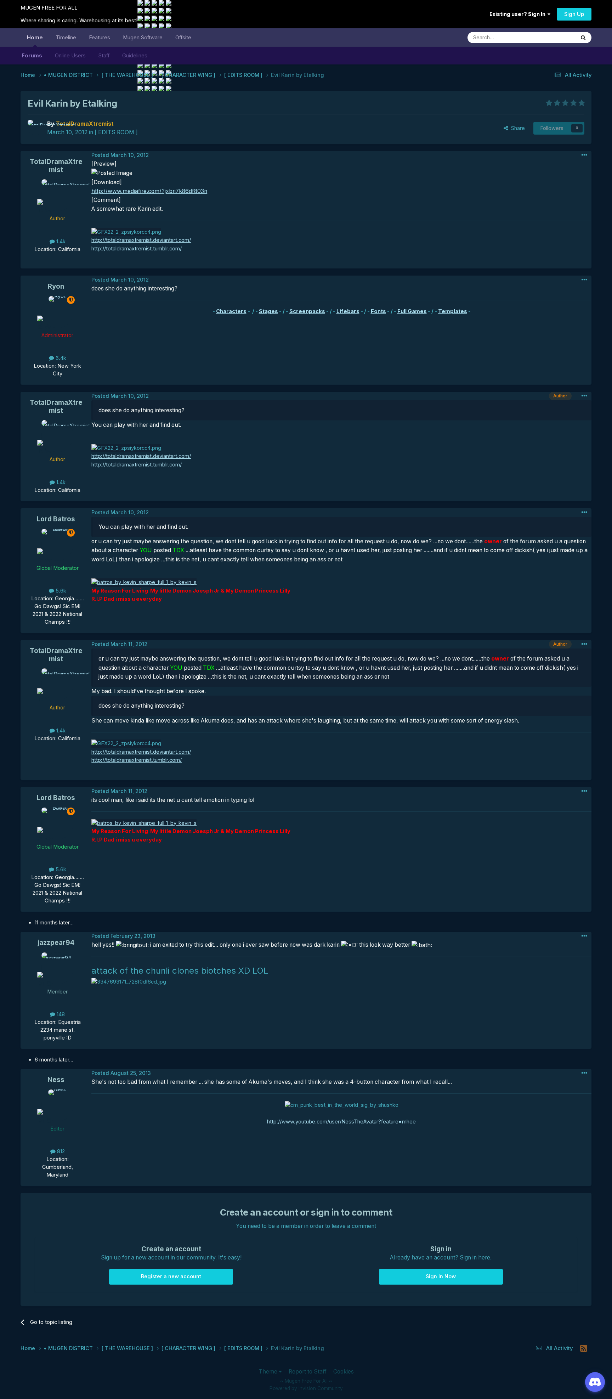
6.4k (60, 358)
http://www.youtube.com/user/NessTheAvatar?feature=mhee (341, 1121)
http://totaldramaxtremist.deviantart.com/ (141, 240)
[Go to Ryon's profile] (57, 312)
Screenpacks (307, 311)
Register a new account (171, 1276)
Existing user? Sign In (518, 14)
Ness (55, 1080)
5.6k (60, 591)
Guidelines (134, 55)
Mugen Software (143, 37)
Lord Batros (56, 519)
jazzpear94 (56, 943)
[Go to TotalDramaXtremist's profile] (35, 127)
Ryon (56, 286)
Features (99, 37)
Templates (452, 311)
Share (516, 128)
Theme (269, 1371)
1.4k (60, 241)
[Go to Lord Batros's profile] (57, 545)
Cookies (343, 1371)
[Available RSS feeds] (583, 1348)
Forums (32, 55)
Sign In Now (441, 1276)
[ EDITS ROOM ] (116, 132)
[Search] (583, 37)
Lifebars (347, 311)
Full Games (412, 311)
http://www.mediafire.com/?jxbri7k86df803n (149, 191)
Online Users (70, 55)
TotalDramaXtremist (56, 166)
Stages (268, 311)
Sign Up (574, 14)
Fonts (378, 311)
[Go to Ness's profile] (57, 1105)
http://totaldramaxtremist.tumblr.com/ (136, 248)
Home (35, 37)
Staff (103, 55)
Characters (231, 311)
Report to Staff (308, 1371)
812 (60, 1151)
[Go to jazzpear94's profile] (57, 968)
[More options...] (584, 155)
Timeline (66, 37)
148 (60, 1014)
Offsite (183, 37)
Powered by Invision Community (306, 1388)
